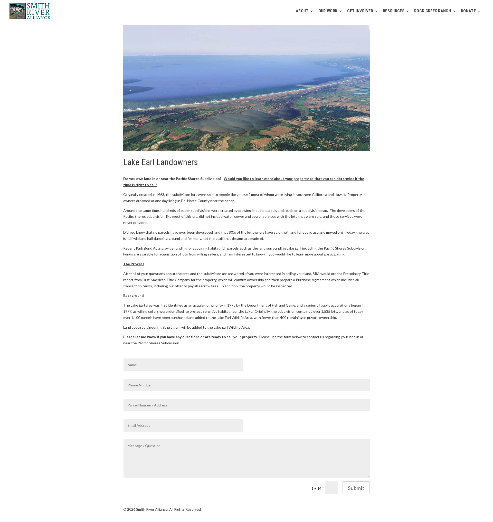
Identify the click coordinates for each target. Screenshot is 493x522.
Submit (356, 488)
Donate (468, 11)
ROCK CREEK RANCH (432, 11)
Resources (393, 11)
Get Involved (360, 11)
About (302, 11)
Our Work (328, 11)
